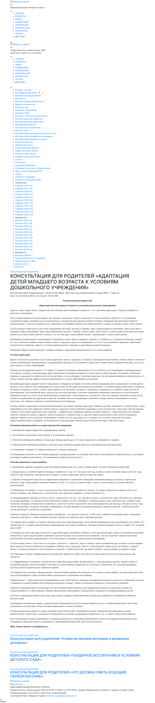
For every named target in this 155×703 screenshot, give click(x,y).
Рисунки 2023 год (23, 240)
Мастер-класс (22, 130)
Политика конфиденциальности (61, 696)
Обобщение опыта (24, 145)
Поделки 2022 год (24, 203)
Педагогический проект (26, 151)
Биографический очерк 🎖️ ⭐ (29, 93)
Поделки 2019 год (23, 194)
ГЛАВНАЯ (19, 13)
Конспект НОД (22, 113)
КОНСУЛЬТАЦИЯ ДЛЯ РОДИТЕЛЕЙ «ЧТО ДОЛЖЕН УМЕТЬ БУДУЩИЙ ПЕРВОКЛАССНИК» (68, 674)
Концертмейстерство (25, 124)
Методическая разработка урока (31, 139)
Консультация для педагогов (29, 119)
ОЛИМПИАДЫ (21, 22)
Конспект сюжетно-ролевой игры (31, 116)
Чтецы (18, 174)
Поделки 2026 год (24, 214)
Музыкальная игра (24, 142)
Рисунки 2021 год (23, 235)
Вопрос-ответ (21, 264)
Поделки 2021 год (23, 200)
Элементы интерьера (25, 177)
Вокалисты (20, 98)
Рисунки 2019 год (23, 229)
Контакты (19, 267)
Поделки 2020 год (24, 197)
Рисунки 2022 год (23, 238)
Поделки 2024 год (24, 209)
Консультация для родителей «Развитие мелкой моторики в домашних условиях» (69, 641)
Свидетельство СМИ (25, 261)
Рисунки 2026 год (23, 249)
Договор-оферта (23, 255)
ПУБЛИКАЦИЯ (22, 25)
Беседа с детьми (23, 90)
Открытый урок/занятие (27, 148)
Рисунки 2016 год (23, 220)
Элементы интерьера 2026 (28, 180)
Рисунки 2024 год (23, 243)
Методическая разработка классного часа (35, 133)
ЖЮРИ (18, 19)
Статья (18, 159)
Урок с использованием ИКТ (29, 171)
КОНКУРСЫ (20, 16)
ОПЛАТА (19, 33)
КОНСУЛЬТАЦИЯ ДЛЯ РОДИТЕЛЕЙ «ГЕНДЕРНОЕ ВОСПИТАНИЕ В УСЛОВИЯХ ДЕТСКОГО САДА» (75, 657)
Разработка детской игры (27, 156)
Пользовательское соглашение (30, 258)
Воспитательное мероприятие (29, 101)
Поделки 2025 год (24, 211)
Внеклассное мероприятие (28, 95)
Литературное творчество (28, 127)
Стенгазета (20, 162)
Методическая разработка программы (33, 136)
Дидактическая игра (25, 104)
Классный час (21, 107)
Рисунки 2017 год (23, 223)
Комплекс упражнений (26, 110)
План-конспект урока (25, 153)
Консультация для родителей (29, 122)
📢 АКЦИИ (20, 36)
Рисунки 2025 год (23, 246)
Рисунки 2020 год (23, 232)
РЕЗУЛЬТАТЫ (21, 30)
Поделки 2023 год (24, 206)
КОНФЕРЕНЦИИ (22, 28)
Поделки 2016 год (23, 185)
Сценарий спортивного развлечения (32, 168)
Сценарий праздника (25, 165)
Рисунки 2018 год (23, 226)
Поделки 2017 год (23, 188)
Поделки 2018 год (23, 191)
